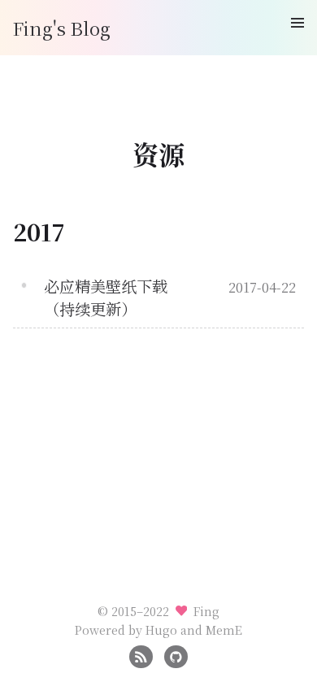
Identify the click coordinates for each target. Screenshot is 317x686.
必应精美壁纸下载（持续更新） (105, 297)
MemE (224, 629)
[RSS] (141, 654)
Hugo (161, 629)
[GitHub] (176, 654)
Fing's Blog (62, 28)
